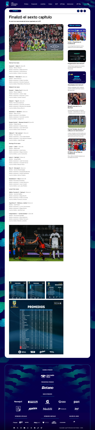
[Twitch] (41, 428)
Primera (15, 10)
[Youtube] (24, 428)
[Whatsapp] (27, 428)
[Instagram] (21, 428)
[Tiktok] (38, 428)
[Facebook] (14, 428)
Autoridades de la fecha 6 (75, 85)
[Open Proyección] (37, 4)
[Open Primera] (28, 4)
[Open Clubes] (52, 4)
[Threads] (31, 428)
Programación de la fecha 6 (76, 63)
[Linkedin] (34, 428)
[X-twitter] (17, 428)
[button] (88, 4)
